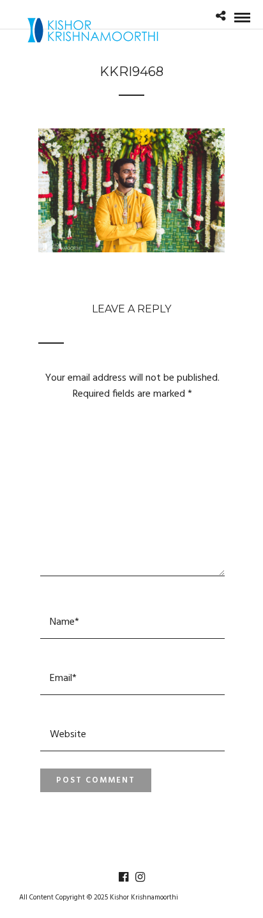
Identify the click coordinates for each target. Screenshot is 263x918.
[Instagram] (140, 877)
